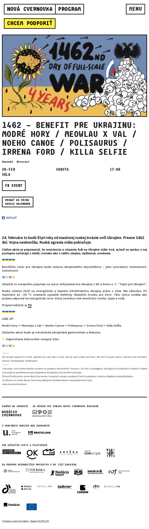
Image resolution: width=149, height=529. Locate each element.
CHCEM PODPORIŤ (29, 23)
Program (69, 9)
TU (30, 305)
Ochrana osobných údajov (15, 521)
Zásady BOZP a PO (39, 521)
